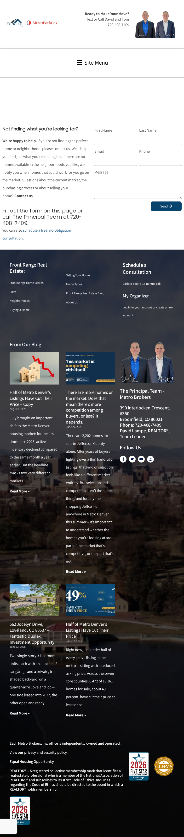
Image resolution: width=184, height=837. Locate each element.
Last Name (147, 130)
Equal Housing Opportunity (32, 761)
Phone (144, 151)
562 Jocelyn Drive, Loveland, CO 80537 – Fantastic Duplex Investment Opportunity (32, 633)
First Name (103, 130)
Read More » (20, 491)
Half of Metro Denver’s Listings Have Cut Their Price (87, 630)
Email (99, 151)
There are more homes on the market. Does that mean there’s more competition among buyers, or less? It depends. (90, 407)
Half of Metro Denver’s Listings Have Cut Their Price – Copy (31, 398)
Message (101, 172)
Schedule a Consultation (137, 268)
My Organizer (136, 296)
